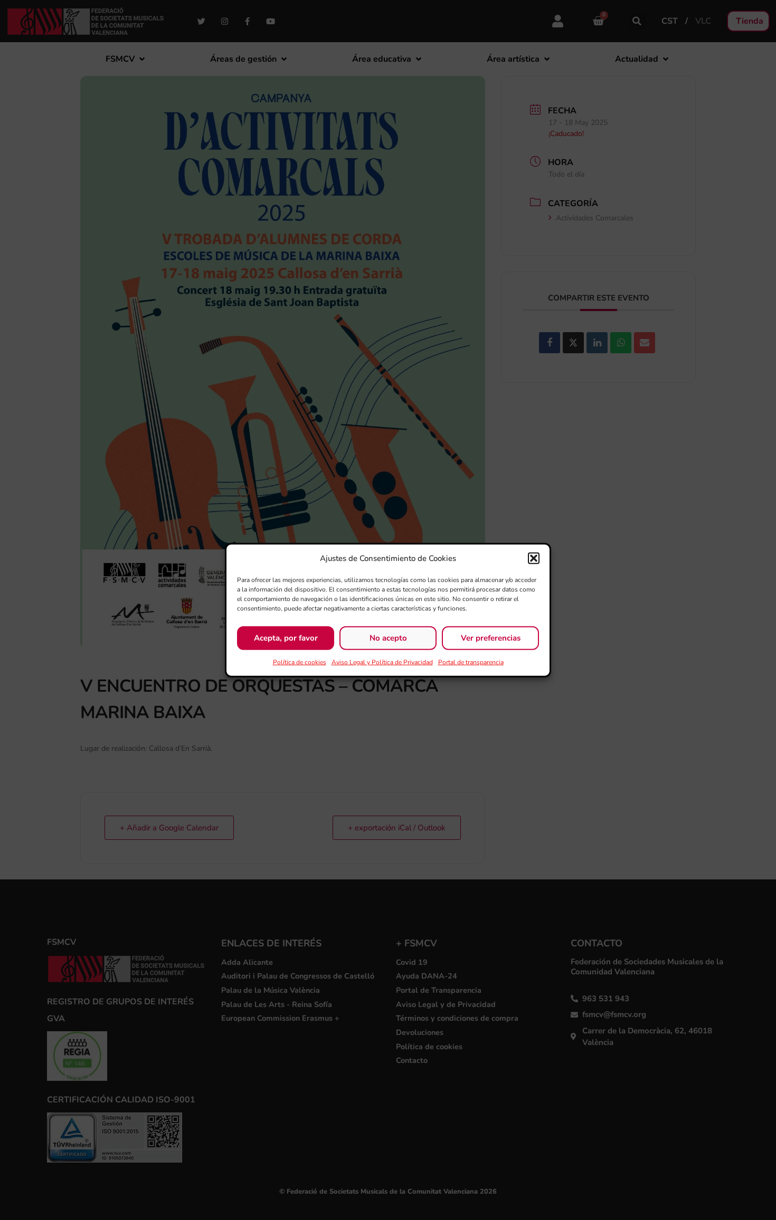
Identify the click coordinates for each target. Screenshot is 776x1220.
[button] (533, 558)
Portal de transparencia (471, 661)
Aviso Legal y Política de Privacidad (382, 661)
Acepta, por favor (286, 638)
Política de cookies (299, 661)
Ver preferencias (491, 638)
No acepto (388, 638)
